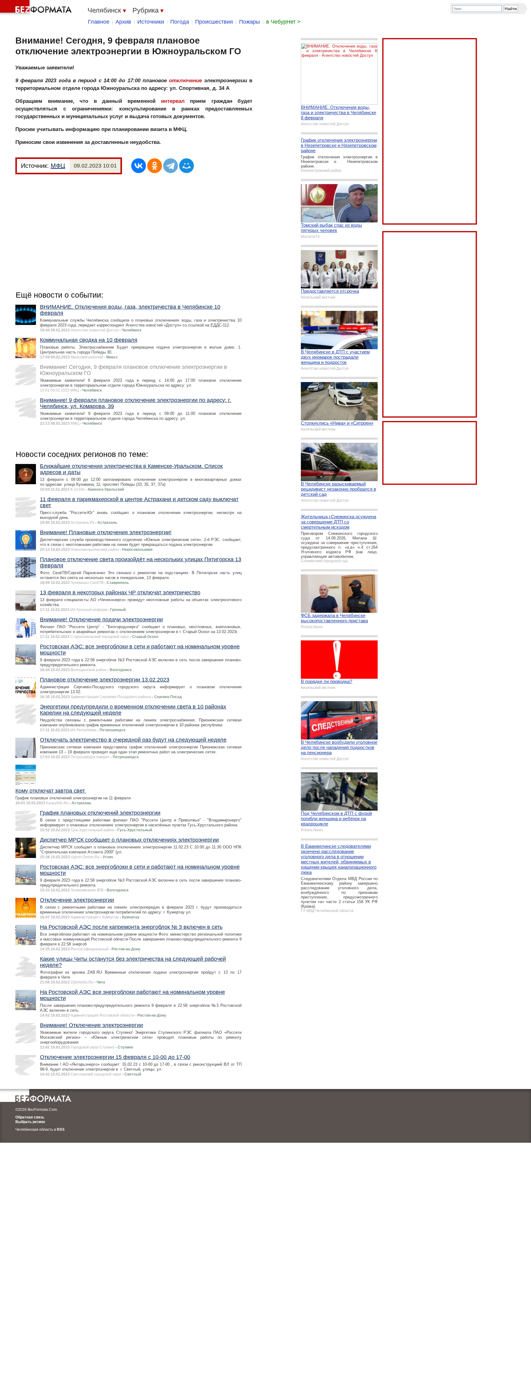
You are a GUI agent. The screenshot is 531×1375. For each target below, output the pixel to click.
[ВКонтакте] (138, 165)
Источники (150, 22)
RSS (61, 1129)
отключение (185, 80)
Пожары (249, 22)
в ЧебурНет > (283, 22)
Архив (123, 22)
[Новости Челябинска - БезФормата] (37, 7)
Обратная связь (29, 1117)
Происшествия (214, 22)
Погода (179, 22)
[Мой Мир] (186, 165)
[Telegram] (170, 165)
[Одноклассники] (154, 165)
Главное (98, 22)
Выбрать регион (30, 1122)
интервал (173, 101)
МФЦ (58, 165)
